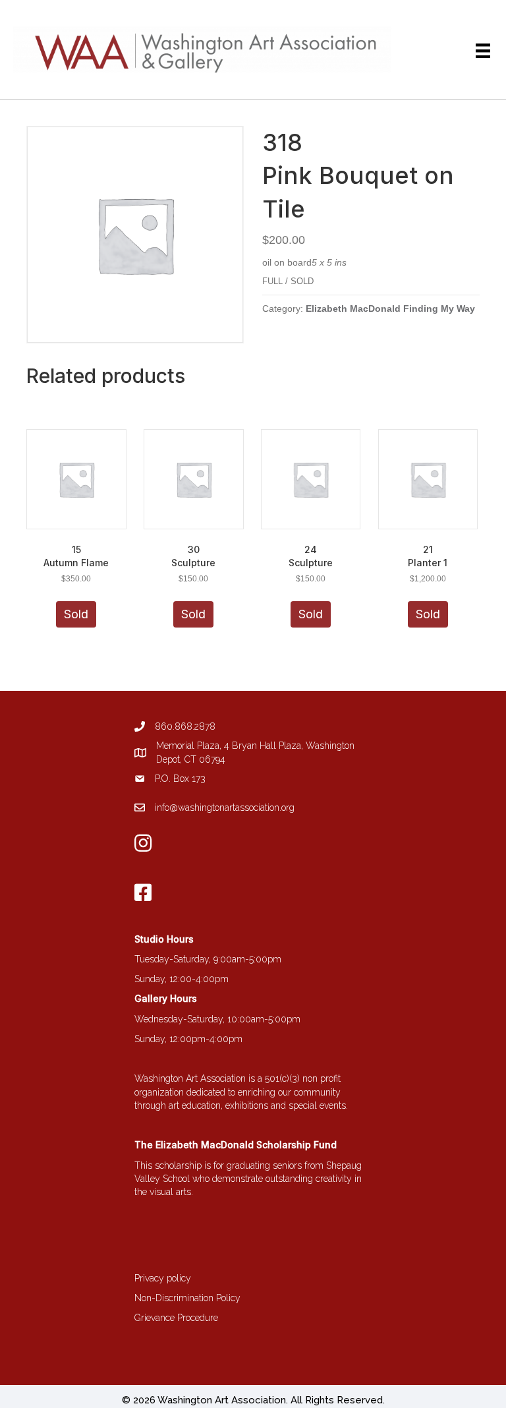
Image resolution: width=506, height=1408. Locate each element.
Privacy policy (162, 1278)
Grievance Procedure (176, 1317)
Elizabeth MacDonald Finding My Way (390, 308)
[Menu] (483, 51)
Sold (76, 614)
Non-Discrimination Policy (187, 1298)
